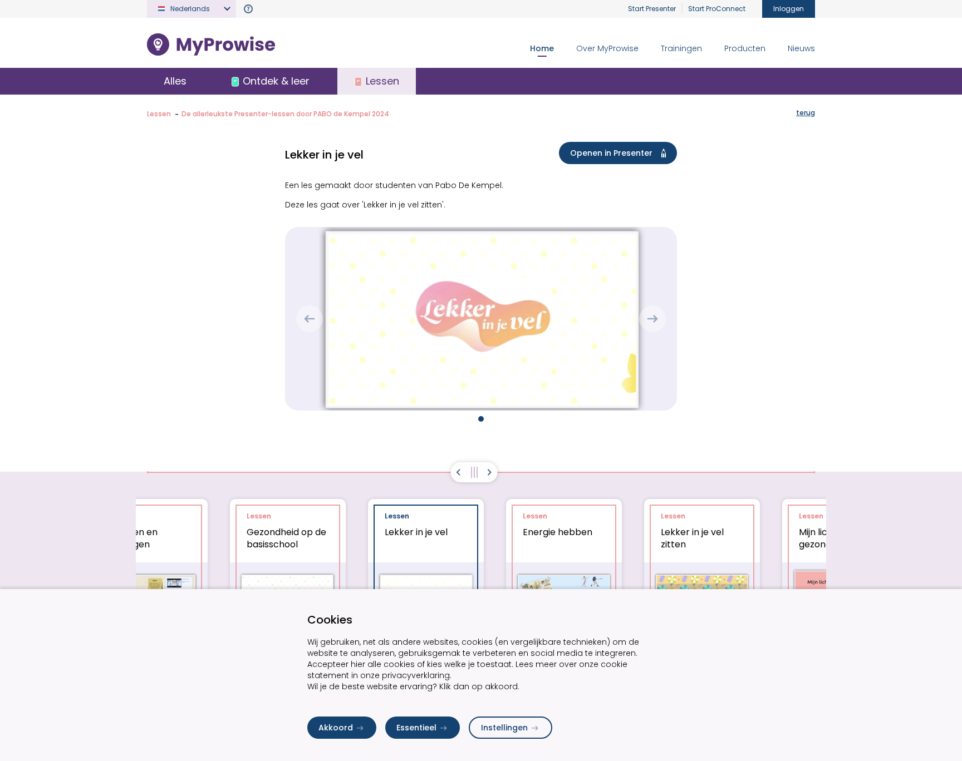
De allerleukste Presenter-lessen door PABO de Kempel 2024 (285, 113)
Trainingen (681, 48)
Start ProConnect (716, 8)
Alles (175, 81)
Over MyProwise (607, 48)
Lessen (159, 113)
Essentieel (416, 727)
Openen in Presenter (611, 153)
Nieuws (801, 48)
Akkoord (335, 727)
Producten (744, 48)
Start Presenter (652, 8)
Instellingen (504, 727)
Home (542, 48)
